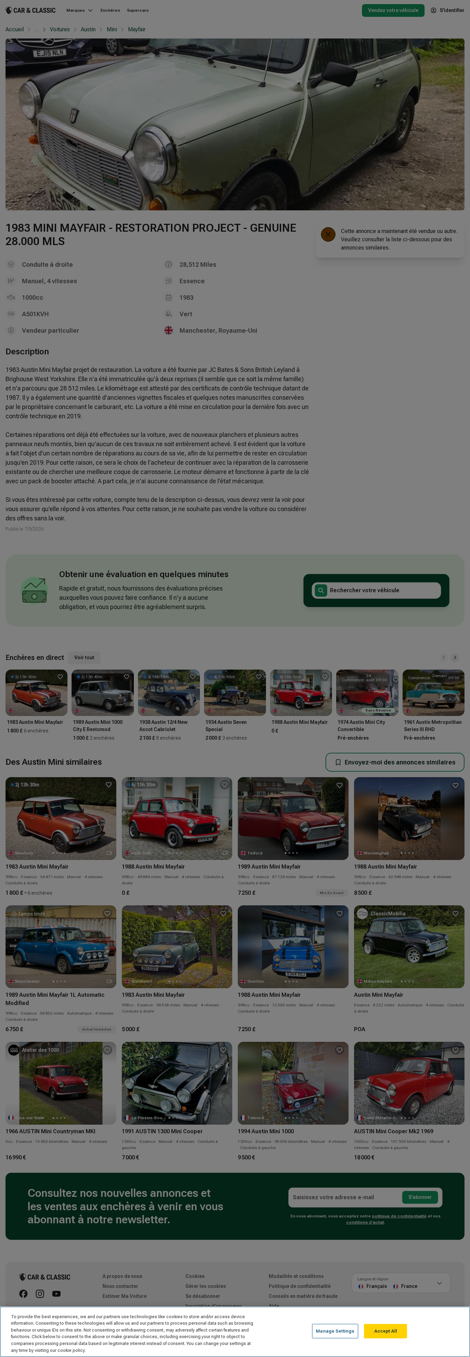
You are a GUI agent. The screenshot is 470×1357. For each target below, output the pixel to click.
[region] (235, 1331)
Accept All (385, 1331)
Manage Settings (335, 1331)
